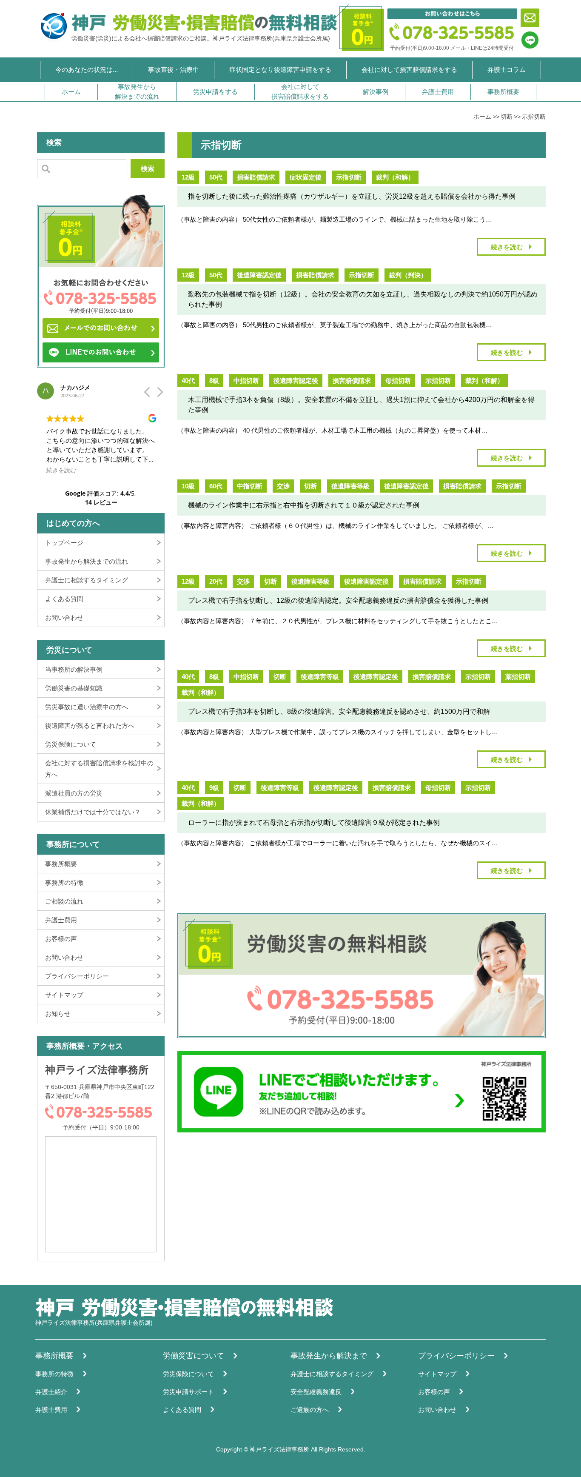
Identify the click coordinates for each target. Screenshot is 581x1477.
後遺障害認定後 (259, 275)
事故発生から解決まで (328, 1356)
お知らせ (58, 1013)
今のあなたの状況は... (86, 69)
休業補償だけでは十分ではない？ (93, 811)
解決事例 (375, 91)
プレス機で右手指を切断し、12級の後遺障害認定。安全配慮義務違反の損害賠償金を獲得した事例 (338, 600)
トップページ (64, 542)
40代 (188, 380)
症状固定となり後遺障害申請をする (280, 69)
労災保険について (70, 744)
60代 (215, 486)
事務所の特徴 (64, 882)
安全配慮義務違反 (316, 1391)
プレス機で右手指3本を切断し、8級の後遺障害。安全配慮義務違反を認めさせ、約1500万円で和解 (339, 711)
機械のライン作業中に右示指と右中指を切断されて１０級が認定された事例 (303, 505)
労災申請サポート (188, 1391)
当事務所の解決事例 (74, 669)
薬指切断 (518, 676)
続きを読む (507, 247)
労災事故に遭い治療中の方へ (86, 706)
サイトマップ (64, 994)
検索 (147, 168)
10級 (188, 486)
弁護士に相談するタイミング (86, 580)
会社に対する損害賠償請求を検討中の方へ (99, 768)
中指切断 (246, 380)
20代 (215, 581)
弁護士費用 (438, 91)
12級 (188, 177)
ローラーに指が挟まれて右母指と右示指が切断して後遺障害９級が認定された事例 (314, 822)
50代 (215, 177)
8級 (214, 380)
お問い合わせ (64, 617)
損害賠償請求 (256, 177)
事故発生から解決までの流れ (137, 91)
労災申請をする (215, 91)
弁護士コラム (506, 69)
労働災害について (193, 1356)
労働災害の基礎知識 (74, 688)
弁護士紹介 (51, 1391)
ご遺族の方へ (309, 1409)
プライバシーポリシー (77, 976)
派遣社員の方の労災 (74, 793)
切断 (507, 116)
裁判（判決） (408, 275)
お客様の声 (61, 938)
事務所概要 (503, 91)
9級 (214, 787)
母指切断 (398, 380)
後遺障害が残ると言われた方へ (89, 725)
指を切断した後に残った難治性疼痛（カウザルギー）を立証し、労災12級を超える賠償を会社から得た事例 (351, 196)
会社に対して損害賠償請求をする (409, 69)
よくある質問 (64, 598)
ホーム (71, 91)
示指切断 (534, 116)
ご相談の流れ (64, 901)
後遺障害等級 (350, 486)
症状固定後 (306, 177)
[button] (159, 394)
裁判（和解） (395, 177)
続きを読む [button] (61, 470)
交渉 (283, 486)
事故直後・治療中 (173, 69)
